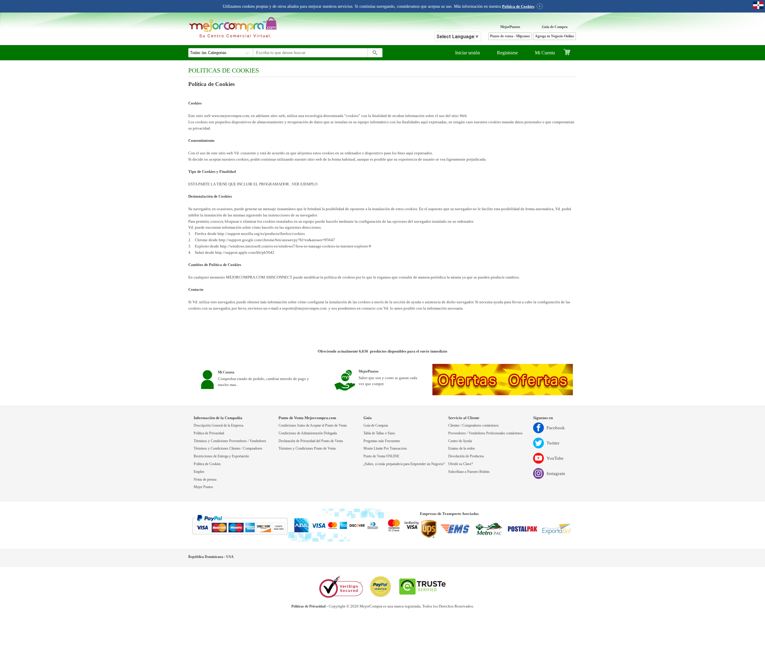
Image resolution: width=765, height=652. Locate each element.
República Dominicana (205, 557)
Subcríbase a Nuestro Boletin (468, 472)
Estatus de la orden (461, 448)
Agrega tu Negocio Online (554, 36)
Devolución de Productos (466, 456)
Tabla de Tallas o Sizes (379, 433)
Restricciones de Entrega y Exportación (221, 456)
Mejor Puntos (203, 487)
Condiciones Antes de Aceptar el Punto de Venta (313, 426)
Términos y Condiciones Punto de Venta (307, 448)
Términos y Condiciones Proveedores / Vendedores (230, 441)
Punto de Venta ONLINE (381, 456)
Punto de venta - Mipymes (510, 36)
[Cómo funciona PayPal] (239, 525)
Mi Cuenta (545, 53)
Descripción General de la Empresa (218, 426)
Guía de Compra (554, 27)
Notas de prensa (205, 480)
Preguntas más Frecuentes (381, 441)
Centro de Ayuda (460, 441)
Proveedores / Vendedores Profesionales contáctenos (485, 433)
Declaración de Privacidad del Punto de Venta (311, 441)
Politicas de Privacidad (308, 606)
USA (230, 557)
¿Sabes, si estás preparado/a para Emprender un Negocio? (404, 464)
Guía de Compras (375, 426)
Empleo (199, 472)
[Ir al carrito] (570, 53)
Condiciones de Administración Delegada (308, 433)
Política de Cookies (518, 6)
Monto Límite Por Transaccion (385, 448)
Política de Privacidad (209, 433)
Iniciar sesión (467, 53)
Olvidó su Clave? (460, 464)
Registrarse (507, 53)
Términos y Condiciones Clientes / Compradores (228, 448)
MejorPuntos (510, 27)
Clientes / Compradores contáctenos (473, 426)
